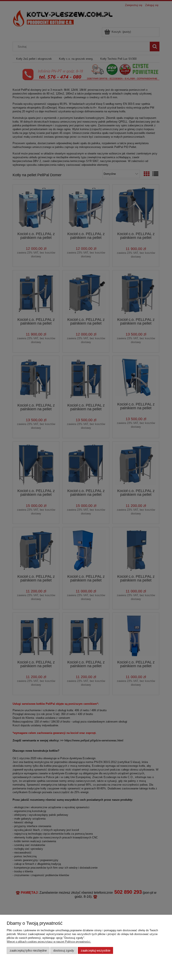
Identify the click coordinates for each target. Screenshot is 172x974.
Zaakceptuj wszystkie (95, 950)
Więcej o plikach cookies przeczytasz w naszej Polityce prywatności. (49, 941)
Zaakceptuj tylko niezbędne (28, 950)
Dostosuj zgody (63, 950)
